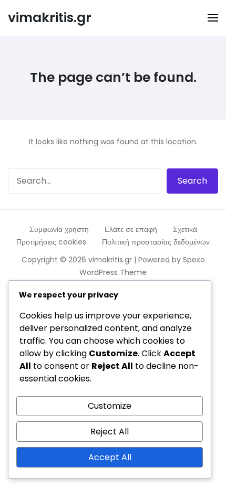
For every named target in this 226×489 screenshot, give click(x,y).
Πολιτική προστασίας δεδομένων (156, 242)
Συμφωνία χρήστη (59, 229)
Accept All (109, 457)
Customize (109, 406)
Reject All (109, 432)
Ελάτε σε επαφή (131, 229)
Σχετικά (185, 229)
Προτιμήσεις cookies (51, 242)
